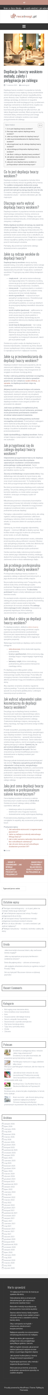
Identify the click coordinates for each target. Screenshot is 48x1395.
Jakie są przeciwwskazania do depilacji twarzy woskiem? (23, 140)
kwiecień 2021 (9, 1229)
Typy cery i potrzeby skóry (14, 1027)
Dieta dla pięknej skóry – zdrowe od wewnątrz (22, 963)
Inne (6, 1014)
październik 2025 (10, 1150)
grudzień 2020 (9, 1239)
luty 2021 (7, 1234)
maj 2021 (7, 1226)
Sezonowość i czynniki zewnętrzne (18, 1022)
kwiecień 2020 (9, 1260)
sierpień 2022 (9, 1187)
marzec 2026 (9, 1137)
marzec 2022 (9, 1200)
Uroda (8, 850)
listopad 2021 (9, 1210)
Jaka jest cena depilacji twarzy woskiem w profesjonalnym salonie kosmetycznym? (21, 163)
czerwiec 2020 (10, 1255)
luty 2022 (7, 1203)
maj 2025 (7, 1163)
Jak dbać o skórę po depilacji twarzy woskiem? (23, 154)
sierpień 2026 (9, 1124)
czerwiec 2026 (10, 1129)
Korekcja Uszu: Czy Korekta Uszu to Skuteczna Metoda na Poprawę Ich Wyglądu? (22, 1086)
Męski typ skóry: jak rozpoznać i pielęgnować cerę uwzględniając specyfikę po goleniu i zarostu (22, 1340)
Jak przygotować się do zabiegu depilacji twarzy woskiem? (24, 145)
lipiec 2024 (8, 1171)
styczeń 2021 (9, 1237)
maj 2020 (7, 1258)
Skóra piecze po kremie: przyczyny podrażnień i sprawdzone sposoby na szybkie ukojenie (24, 1370)
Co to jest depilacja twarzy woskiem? (20, 129)
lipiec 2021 (8, 1221)
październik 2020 (10, 1244)
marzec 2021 (9, 1231)
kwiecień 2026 (9, 1134)
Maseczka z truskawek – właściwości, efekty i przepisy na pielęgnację (34, 867)
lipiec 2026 (8, 1126)
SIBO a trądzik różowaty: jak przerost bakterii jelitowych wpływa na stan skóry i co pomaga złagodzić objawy (24, 1349)
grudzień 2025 (9, 1145)
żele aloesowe (14, 649)
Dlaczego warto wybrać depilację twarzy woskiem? (21, 133)
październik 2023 (10, 1184)
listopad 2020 (9, 1242)
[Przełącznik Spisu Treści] (39, 125)
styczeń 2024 (9, 1176)
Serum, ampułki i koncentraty (15, 1019)
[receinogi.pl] (24, 16)
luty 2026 (7, 1139)
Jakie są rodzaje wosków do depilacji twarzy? (23, 136)
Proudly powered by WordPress (16, 1388)
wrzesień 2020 (10, 1247)
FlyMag (39, 1388)
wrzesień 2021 (10, 1216)
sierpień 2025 (9, 1155)
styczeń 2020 (9, 1268)
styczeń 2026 (9, 1142)
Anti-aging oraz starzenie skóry (16, 1009)
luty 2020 (7, 1266)
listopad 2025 (9, 1147)
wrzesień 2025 (10, 1153)
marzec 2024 (9, 1174)
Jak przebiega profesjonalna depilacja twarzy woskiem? (23, 150)
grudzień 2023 (9, 1179)
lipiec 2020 (8, 1252)
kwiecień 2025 (9, 1166)
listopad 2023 (9, 1182)
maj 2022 (7, 1195)
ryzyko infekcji (31, 381)
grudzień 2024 (9, 1168)
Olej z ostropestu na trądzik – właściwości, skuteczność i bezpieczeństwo (21, 1326)
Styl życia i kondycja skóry (14, 1024)
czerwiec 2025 (10, 1161)
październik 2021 (10, 1213)
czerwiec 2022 (10, 1192)
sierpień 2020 (9, 1250)
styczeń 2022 (9, 1205)
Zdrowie (7, 1031)
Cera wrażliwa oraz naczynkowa (16, 1012)
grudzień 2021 (9, 1208)
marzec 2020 (9, 1263)
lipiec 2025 (8, 1158)
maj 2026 (7, 1132)
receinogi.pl (25, 85)
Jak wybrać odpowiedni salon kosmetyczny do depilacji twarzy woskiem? (23, 158)
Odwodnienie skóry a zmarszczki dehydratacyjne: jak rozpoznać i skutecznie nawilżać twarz (23, 1300)
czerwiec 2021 (10, 1224)
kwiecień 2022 (9, 1197)
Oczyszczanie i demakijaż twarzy (17, 1017)
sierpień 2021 (9, 1218)
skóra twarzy (33, 627)
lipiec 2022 (8, 1189)
